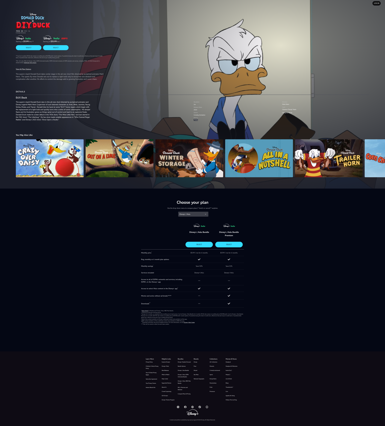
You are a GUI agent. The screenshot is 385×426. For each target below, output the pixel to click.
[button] (168, 359)
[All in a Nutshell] (259, 158)
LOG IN (376, 3)
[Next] (381, 158)
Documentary (213, 383)
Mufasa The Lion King (231, 400)
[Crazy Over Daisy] (50, 158)
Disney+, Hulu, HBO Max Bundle (184, 382)
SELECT (28, 48)
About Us (164, 387)
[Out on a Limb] (119, 158)
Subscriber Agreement (151, 379)
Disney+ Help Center (189, 322)
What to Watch (165, 374)
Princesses (212, 391)
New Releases (165, 370)
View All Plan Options (23, 69)
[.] (178, 407)
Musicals (212, 366)
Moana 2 (228, 374)
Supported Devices (166, 383)
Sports (211, 374)
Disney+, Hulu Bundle (183, 370)
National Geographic (199, 379)
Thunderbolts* (229, 387)
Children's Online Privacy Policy (152, 367)
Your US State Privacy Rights (151, 374)
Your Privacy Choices (151, 383)
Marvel (195, 370)
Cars (227, 391)
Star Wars (196, 374)
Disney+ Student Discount (184, 362)
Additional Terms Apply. (30, 62)
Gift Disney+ (165, 395)
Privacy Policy (149, 362)
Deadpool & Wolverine (231, 366)
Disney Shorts (213, 379)
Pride (211, 387)
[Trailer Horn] (329, 158)
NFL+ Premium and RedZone (183, 388)
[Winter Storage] (189, 158)
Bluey (227, 383)
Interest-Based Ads (150, 387)
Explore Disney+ (166, 362)
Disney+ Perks (165, 366)
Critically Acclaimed (215, 370)
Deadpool (228, 362)
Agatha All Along (230, 395)
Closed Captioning (166, 391)
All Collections (213, 362)
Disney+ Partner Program (168, 400)
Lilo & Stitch (229, 379)
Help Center (165, 379)
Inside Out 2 (229, 370)
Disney (195, 362)
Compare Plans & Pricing (184, 394)
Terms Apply (145, 310)
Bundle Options (182, 366)
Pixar (195, 366)
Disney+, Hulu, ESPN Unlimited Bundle (183, 376)
